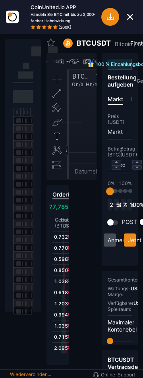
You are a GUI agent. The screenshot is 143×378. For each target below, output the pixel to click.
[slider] (110, 191)
